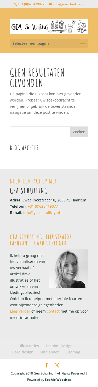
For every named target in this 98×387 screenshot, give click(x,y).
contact (53, 311)
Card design (22, 352)
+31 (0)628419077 (31, 4)
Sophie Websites (58, 379)
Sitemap (73, 352)
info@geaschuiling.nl (41, 212)
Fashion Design (59, 345)
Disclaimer (49, 352)
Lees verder (20, 311)
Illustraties (29, 345)
